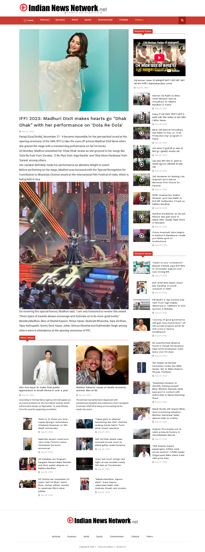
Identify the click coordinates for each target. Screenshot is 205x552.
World (86, 536)
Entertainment (117, 536)
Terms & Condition (105, 547)
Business (72, 536)
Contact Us (121, 547)
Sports (99, 536)
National (56, 536)
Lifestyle (135, 536)
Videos (149, 536)
